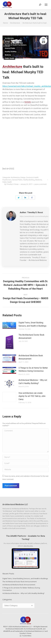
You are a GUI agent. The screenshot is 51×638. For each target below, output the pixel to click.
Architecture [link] (12, 67)
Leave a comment (40, 184)
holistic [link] (28, 102)
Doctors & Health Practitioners (15, 45)
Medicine (8, 55)
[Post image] (9, 325)
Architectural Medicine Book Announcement (31, 357)
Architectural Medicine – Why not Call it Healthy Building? (33, 381)
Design (7, 42)
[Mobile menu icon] (46, 4)
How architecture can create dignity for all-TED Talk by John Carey (32, 396)
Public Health (9, 58)
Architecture (9, 38)
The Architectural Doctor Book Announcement (31, 336)
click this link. (28, 546)
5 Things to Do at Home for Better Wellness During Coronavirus (33, 369)
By (11, 184)
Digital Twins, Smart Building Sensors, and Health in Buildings (32, 324)
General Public (10, 48)
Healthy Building (10, 52)
